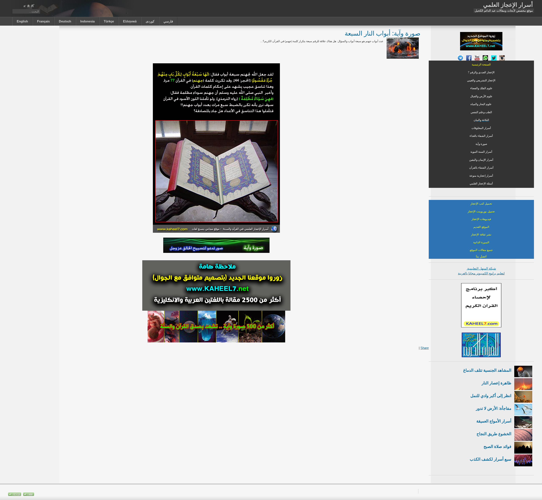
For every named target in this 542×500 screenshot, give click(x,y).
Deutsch (65, 21)
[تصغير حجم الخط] (24, 5)
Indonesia (87, 21)
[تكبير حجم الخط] (32, 5)
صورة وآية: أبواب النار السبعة (382, 33)
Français (43, 21)
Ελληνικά (130, 21)
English (22, 21)
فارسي (168, 21)
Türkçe (109, 21)
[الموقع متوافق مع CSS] (28, 495)
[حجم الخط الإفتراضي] (28, 5)
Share (424, 348)
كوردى (150, 21)
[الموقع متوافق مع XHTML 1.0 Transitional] (14, 495)
